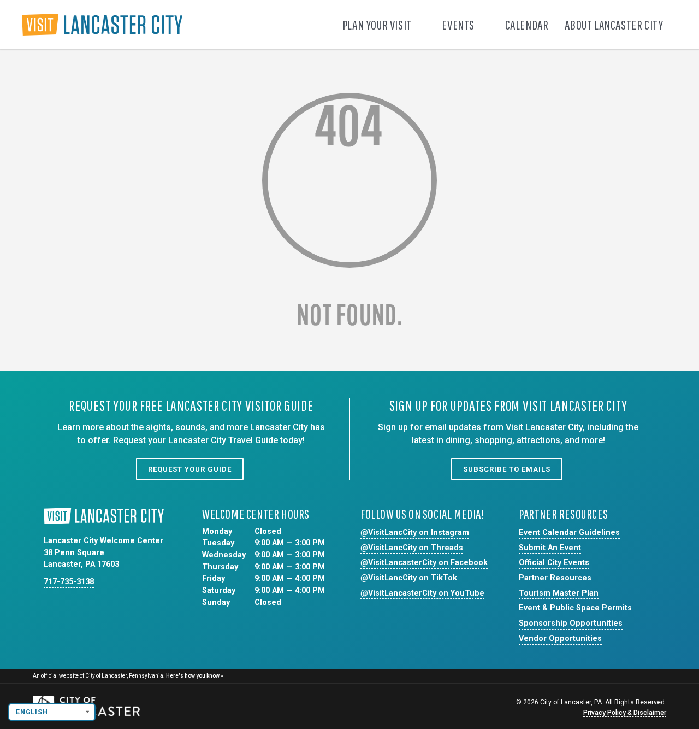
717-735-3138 (69, 581)
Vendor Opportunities (560, 638)
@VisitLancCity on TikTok (408, 578)
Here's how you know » (194, 676)
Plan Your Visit (378, 24)
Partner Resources (555, 578)
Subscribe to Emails (506, 469)
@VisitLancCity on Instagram (414, 532)
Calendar (527, 24)
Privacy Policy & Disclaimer (624, 712)
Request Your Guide (190, 469)
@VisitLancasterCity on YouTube (422, 593)
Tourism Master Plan (559, 593)
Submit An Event (550, 547)
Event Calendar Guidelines (569, 532)
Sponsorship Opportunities (571, 623)
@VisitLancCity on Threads (411, 547)
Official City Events (554, 562)
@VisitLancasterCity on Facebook (424, 562)
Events (459, 24)
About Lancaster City (615, 24)
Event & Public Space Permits (575, 608)
